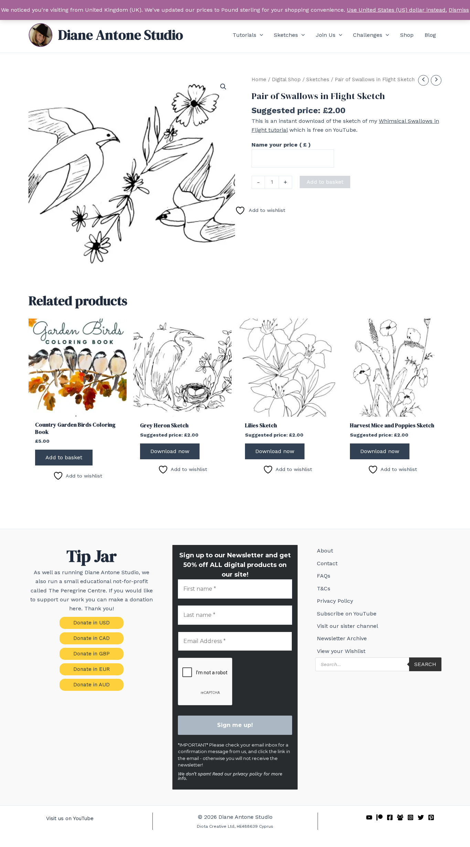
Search (425, 664)
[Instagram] (410, 817)
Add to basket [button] (63, 457)
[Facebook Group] (400, 817)
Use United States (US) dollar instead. (397, 10)
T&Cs (323, 588)
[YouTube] (369, 817)
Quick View (77, 410)
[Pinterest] (431, 817)
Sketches (317, 79)
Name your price (281, 144)
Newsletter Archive (342, 638)
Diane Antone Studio (120, 34)
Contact (327, 563)
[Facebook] (390, 817)
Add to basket (325, 182)
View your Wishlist (341, 651)
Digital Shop (286, 79)
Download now (169, 451)
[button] (259, 35)
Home (259, 79)
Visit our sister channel (347, 626)
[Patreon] (379, 817)
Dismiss (459, 10)
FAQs (323, 575)
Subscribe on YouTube (346, 613)
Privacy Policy (335, 601)
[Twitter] (421, 817)
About (325, 550)
